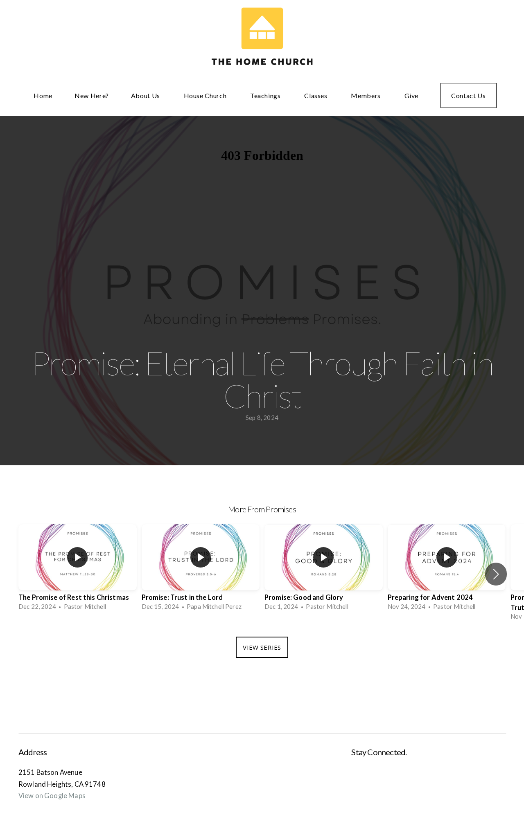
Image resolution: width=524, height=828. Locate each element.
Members (366, 95)
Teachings (266, 95)
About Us (146, 95)
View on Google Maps (52, 796)
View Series (262, 647)
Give (411, 95)
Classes (316, 95)
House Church (206, 95)
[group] (77, 569)
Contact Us (468, 95)
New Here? (92, 95)
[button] (495, 574)
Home (43, 95)
